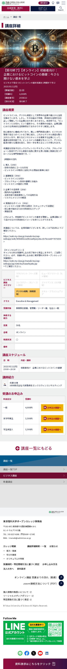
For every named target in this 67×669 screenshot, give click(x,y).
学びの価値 (11, 554)
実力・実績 (11, 550)
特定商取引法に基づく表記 (16, 599)
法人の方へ (8, 569)
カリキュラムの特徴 (15, 558)
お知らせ (53, 546)
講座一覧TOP (10, 469)
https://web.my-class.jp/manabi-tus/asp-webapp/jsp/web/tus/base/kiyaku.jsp (21, 262)
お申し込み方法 (49, 564)
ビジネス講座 (10, 475)
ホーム (6, 17)
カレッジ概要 (9, 546)
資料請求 (21, 569)
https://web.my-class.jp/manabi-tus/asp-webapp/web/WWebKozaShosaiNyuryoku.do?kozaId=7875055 (32, 237)
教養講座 (7, 481)
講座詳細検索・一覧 (36, 546)
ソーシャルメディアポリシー (17, 596)
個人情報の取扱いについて (16, 592)
